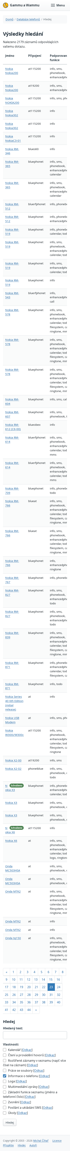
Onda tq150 (13, 938)
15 (50, 979)
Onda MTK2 (13, 891)
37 (36, 1002)
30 (43, 995)
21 (36, 987)
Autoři (33, 1145)
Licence (57, 1140)
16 (58, 979)
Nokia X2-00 (13, 760)
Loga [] (17, 1081)
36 (29, 1002)
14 (43, 979)
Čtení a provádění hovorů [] (31, 1055)
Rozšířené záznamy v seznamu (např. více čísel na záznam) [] (34, 1062)
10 (13, 979)
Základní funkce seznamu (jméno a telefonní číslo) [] (30, 1094)
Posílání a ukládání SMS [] (30, 1107)
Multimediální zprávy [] (28, 1087)
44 (29, 1010)
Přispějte (8, 1145)
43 (21, 1010)
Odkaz (27, 1050)
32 (58, 995)
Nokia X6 (11, 840)
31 (51, 995)
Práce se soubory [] (25, 1070)
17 (6, 987)
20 (29, 987)
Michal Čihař (41, 1140)
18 (14, 987)
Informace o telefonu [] (28, 1076)
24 (58, 987)
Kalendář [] (19, 1050)
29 (36, 995)
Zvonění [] (19, 1102)
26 (14, 995)
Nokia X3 (11, 802)
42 (14, 1010)
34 (14, 1002)
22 (43, 987)
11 (21, 979)
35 (21, 1002)
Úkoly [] (17, 1113)
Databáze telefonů (28, 19)
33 (6, 1002)
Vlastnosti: (11, 1044)
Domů (9, 19)
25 (6, 995)
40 (58, 1002)
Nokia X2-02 (13, 768)
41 (6, 1010)
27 (21, 995)
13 (36, 979)
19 (21, 987)
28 (29, 995)
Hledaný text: (13, 1028)
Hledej (10, 1122)
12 (28, 979)
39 (51, 1002)
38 (43, 1002)
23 (51, 987)
